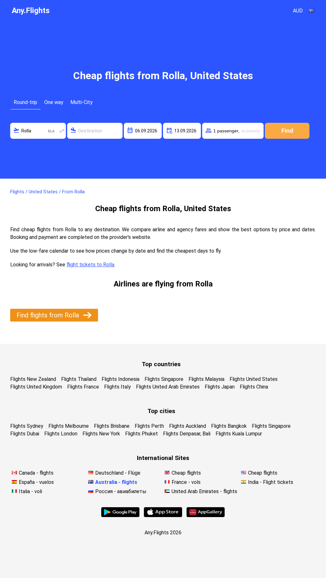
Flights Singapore (164, 379)
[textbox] (38, 131)
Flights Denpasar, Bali (186, 434)
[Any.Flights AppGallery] (205, 515)
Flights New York (101, 434)
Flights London (60, 434)
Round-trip (25, 102)
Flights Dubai (24, 434)
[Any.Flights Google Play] (120, 515)
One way (53, 102)
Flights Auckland (187, 426)
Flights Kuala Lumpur (239, 434)
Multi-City (81, 102)
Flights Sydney (26, 426)
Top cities (161, 411)
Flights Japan (220, 387)
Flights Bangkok (229, 426)
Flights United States (254, 379)
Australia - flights (116, 482)
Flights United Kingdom (36, 387)
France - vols (186, 482)
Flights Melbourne (68, 426)
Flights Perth (149, 426)
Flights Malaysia (206, 379)
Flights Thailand (78, 379)
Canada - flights (36, 473)
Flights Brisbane (112, 426)
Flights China (254, 387)
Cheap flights (186, 473)
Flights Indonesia (120, 379)
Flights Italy (117, 387)
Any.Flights (31, 10)
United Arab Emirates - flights (204, 491)
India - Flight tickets (270, 482)
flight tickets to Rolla (90, 265)
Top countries (161, 364)
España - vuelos (36, 482)
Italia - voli (30, 491)
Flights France (83, 387)
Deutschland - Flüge (117, 473)
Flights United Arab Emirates (168, 387)
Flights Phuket (141, 434)
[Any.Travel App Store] (163, 515)
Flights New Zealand (33, 379)
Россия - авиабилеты (120, 491)
